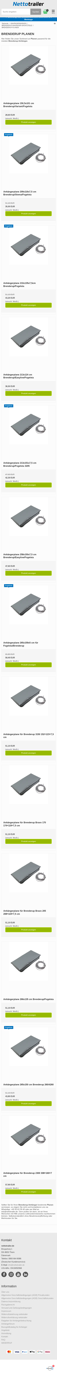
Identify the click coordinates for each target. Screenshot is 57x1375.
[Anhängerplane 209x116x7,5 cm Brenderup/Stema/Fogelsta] (28, 161)
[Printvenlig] (55, 23)
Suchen (35, 12)
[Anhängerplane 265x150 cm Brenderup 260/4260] (28, 1054)
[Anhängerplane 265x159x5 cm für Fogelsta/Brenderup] (28, 612)
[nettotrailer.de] (28, 4)
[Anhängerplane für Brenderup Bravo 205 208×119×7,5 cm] (28, 880)
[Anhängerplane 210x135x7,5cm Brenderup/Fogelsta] (28, 253)
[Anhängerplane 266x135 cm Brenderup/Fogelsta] (28, 969)
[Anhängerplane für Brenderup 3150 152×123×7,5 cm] (28, 704)
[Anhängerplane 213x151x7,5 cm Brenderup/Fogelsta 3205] (28, 432)
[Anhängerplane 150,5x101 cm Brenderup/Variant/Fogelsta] (28, 73)
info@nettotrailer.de (16, 1265)
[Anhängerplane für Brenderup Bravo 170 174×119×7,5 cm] (28, 792)
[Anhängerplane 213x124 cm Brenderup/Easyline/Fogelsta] (28, 344)
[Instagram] (11, 1275)
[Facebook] (4, 1275)
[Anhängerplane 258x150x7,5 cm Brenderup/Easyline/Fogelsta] (28, 524)
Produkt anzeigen (28, 122)
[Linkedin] (25, 1275)
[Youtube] (18, 1275)
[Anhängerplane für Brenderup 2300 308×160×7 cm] (28, 1143)
